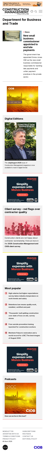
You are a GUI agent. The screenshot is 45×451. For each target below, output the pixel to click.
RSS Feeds (26, 434)
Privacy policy (9, 439)
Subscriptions (28, 431)
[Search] (35, 11)
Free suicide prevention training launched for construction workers (22, 325)
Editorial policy (29, 439)
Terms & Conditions (11, 436)
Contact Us (27, 436)
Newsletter (8, 431)
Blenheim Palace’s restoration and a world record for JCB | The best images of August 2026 (24, 335)
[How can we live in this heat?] (20, 398)
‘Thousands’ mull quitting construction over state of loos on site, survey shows (24, 315)
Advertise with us (11, 434)
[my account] (32, 11)
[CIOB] (32, 447)
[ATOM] (12, 447)
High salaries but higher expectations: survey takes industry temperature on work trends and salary (23, 295)
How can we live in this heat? (15, 416)
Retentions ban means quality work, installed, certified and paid (23, 306)
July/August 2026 (14, 163)
